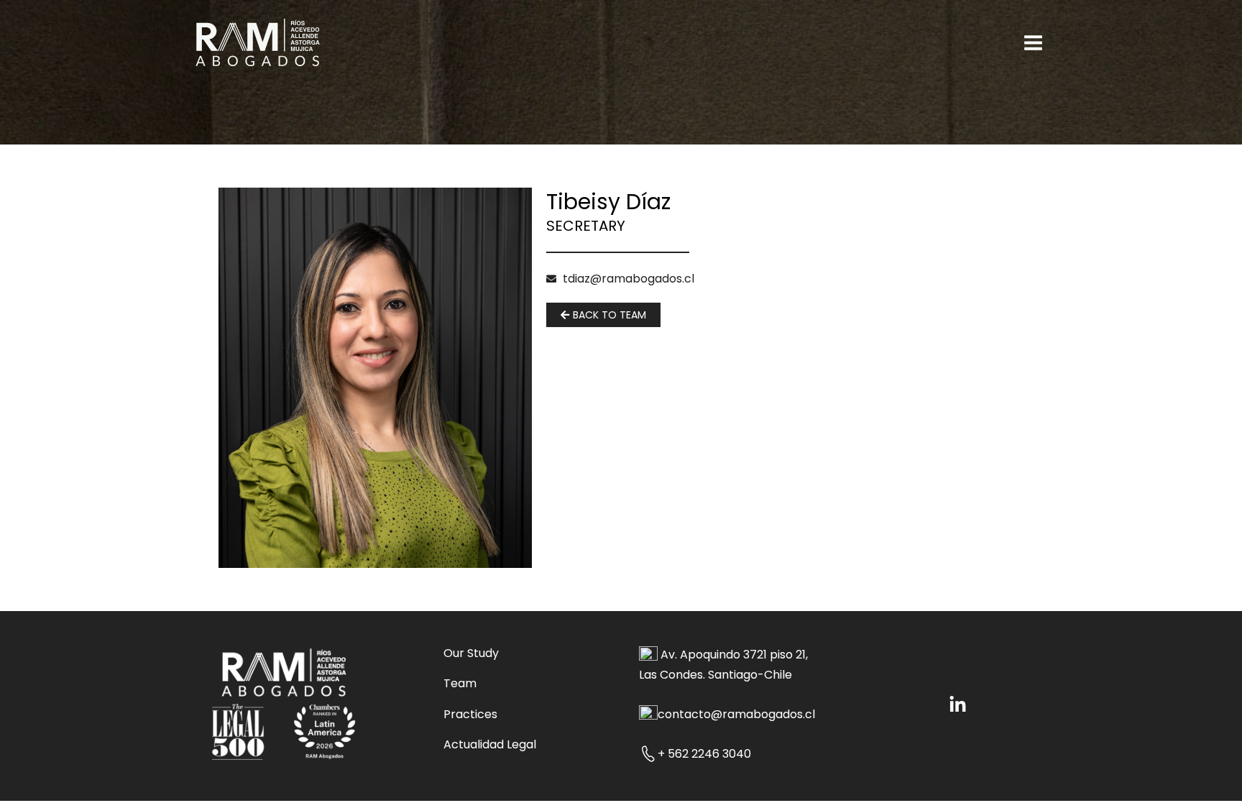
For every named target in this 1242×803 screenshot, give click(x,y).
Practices (470, 714)
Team (460, 683)
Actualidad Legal (489, 744)
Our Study (471, 653)
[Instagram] (958, 705)
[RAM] (258, 41)
